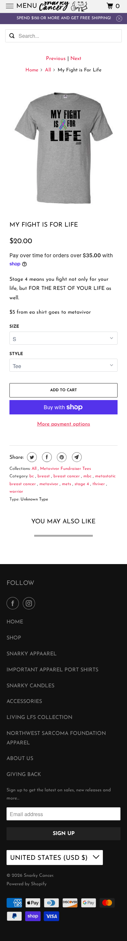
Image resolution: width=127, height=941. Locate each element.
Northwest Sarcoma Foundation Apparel (56, 738)
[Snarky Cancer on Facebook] (14, 604)
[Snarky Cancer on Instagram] (30, 604)
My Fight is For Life (43, 225)
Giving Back (24, 774)
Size (14, 326)
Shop (14, 638)
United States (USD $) (50, 858)
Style (16, 354)
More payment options (63, 424)
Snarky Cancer (38, 875)
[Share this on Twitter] (31, 457)
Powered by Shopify (27, 884)
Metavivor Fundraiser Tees (65, 469)
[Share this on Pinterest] (61, 457)
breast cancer (67, 476)
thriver (99, 484)
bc (32, 476)
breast (44, 476)
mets (67, 484)
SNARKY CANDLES (30, 686)
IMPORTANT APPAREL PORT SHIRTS (52, 670)
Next (75, 58)
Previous (56, 58)
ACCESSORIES (24, 701)
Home (31, 70)
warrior (16, 491)
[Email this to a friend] (76, 457)
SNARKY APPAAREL (32, 654)
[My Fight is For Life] (63, 148)
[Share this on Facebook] (46, 457)
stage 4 (82, 484)
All (48, 70)
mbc (88, 476)
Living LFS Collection (39, 717)
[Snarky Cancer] (63, 6)
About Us (20, 758)
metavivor (49, 484)
